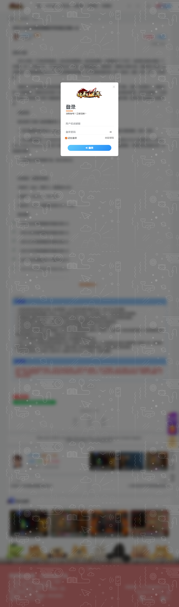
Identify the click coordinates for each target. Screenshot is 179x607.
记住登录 (72, 138)
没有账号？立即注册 (75, 114)
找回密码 (109, 138)
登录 (90, 148)
